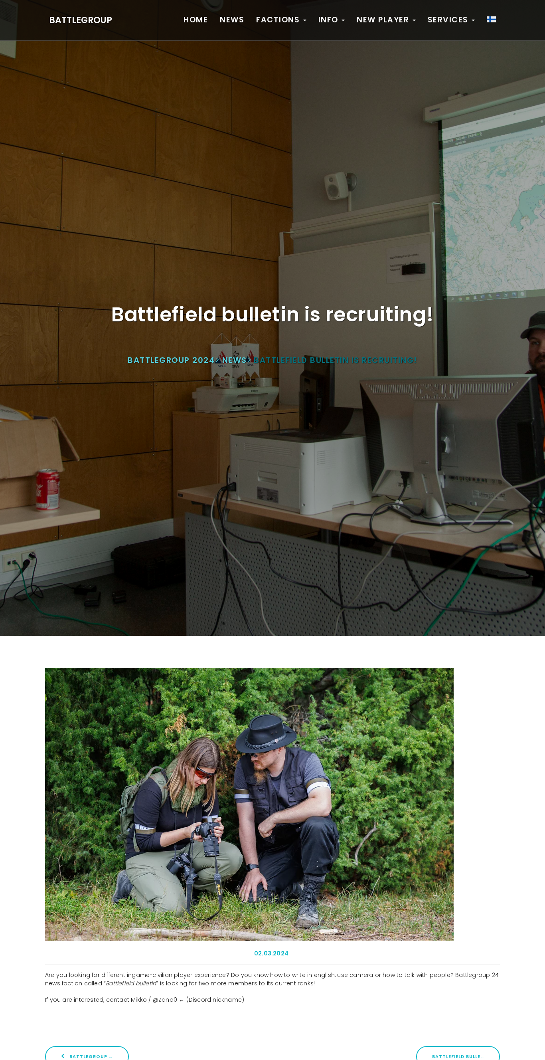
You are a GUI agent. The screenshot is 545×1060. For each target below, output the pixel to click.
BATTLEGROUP (80, 20)
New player (384, 19)
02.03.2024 (271, 953)
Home (196, 19)
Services (449, 19)
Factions (279, 19)
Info (329, 19)
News (232, 19)
